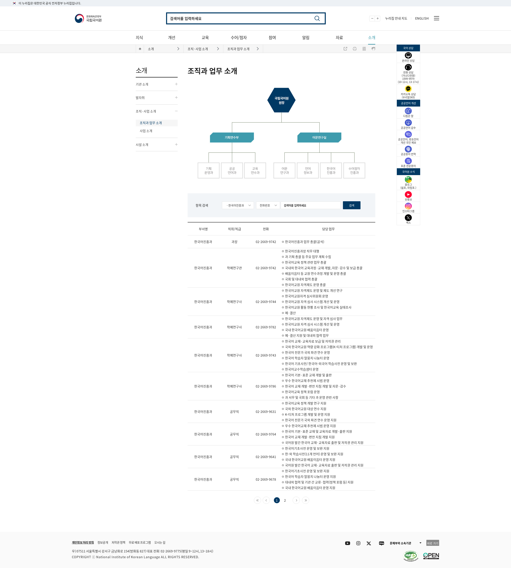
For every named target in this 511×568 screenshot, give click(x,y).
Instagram (358, 543)
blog (381, 543)
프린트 (355, 49)
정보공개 (102, 542)
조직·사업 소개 (146, 111)
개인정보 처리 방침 (83, 542)
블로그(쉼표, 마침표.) (408, 185)
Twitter (369, 543)
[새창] (409, 553)
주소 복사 (345, 49)
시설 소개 (142, 144)
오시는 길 (159, 542)
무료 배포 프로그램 (140, 542)
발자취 (140, 97)
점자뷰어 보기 (373, 49)
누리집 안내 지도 (396, 18)
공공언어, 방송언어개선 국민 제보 (408, 140)
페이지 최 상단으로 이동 (391, 526)
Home (140, 49)
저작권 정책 (118, 542)
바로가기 (178, 48)
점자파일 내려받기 (364, 49)
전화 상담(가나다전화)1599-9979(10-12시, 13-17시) (408, 77)
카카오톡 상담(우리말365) (408, 95)
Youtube (346, 543)
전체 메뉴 (436, 18)
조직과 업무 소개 (151, 122)
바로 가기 (432, 543)
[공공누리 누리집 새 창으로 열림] (429, 553)
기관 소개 (142, 84)
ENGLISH (422, 18)
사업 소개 (146, 130)
